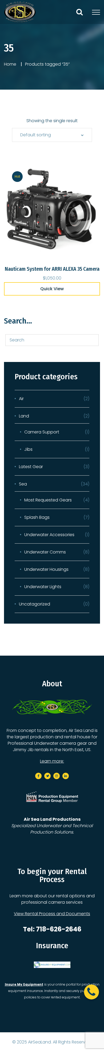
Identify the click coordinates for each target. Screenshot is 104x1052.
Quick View (52, 289)
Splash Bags (37, 517)
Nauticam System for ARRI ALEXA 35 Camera (52, 269)
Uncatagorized (34, 604)
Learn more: (52, 761)
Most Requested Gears (48, 500)
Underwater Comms (45, 552)
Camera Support (41, 432)
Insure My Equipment (24, 984)
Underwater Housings (46, 569)
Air (21, 399)
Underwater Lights (42, 587)
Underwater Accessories (49, 535)
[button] (91, 992)
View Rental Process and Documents (52, 914)
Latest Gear (31, 467)
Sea (23, 484)
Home (10, 64)
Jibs (28, 449)
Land (24, 416)
